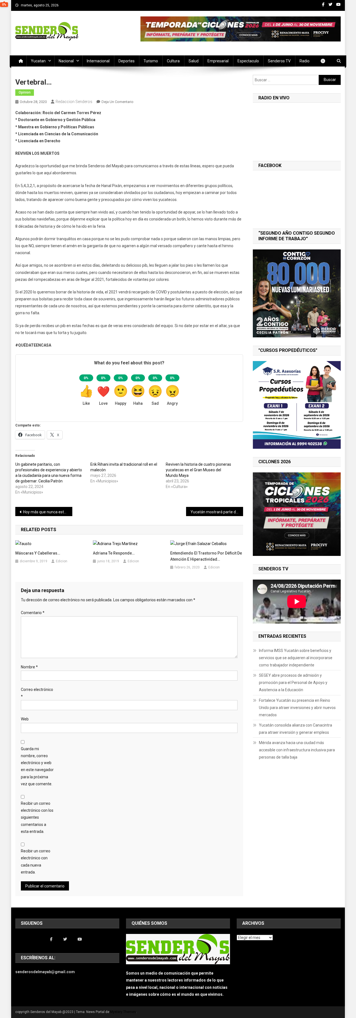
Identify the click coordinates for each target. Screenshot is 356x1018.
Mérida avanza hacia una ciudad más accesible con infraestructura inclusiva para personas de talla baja (297, 749)
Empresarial (218, 61)
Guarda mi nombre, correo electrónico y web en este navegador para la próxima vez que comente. (37, 766)
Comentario (32, 612)
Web (25, 719)
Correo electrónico (37, 693)
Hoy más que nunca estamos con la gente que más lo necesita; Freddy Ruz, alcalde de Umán (47, 512)
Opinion (25, 92)
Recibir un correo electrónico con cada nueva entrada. (35, 861)
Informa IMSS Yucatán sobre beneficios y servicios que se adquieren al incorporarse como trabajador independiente (295, 657)
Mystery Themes (123, 1012)
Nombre (29, 667)
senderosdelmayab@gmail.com (45, 972)
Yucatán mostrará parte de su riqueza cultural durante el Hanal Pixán (217, 512)
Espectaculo (248, 61)
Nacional (66, 61)
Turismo (151, 61)
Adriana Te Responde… (114, 553)
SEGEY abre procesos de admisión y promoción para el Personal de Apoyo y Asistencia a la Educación (293, 682)
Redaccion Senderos (74, 101)
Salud (194, 61)
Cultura (173, 61)
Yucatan (38, 61)
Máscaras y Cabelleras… (37, 553)
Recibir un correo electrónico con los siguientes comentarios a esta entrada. (37, 817)
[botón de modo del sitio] (325, 61)
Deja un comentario (118, 102)
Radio (305, 61)
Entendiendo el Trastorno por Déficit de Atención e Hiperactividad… (206, 556)
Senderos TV (279, 61)
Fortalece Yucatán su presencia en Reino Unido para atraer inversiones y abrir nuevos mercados (297, 707)
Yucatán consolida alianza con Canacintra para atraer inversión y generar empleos (295, 729)
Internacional (98, 61)
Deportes (126, 61)
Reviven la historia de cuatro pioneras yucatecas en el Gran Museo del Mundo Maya (198, 470)
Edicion (61, 561)
